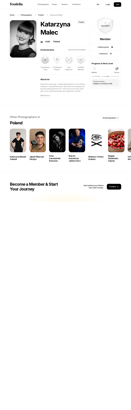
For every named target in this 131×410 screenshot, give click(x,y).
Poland (56, 41)
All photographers (109, 118)
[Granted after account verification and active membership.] (81, 59)
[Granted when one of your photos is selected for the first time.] (69, 59)
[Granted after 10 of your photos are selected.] (57, 59)
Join (117, 4)
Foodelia (16, 4)
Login (108, 4)
